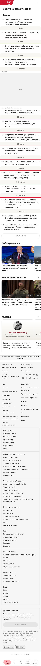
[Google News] (33, 378)
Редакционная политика (9, 392)
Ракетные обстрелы (10, 457)
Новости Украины (9, 437)
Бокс (5, 590)
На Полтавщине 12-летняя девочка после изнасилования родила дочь (22, 163)
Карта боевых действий (12, 460)
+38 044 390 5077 (27, 367)
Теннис (5, 596)
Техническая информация (29, 398)
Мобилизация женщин (11, 490)
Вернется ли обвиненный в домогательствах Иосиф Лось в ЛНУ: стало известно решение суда (20, 188)
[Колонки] (38, 317)
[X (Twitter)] (26, 374)
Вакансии (24, 405)
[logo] (8, 2)
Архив (23, 413)
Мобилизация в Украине (13, 481)
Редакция (5, 388)
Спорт (5, 587)
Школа (5, 558)
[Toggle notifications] (36, 2)
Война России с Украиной (14, 454)
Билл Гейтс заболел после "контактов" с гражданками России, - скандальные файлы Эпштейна (21, 226)
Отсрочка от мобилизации (13, 496)
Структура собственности (29, 409)
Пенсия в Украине (10, 525)
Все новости (8, 430)
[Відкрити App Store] (20, 646)
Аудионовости (8, 446)
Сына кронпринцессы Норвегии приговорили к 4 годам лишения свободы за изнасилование (18, 21)
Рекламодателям (7, 403)
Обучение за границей (11, 567)
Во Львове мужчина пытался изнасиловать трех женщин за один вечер (20, 123)
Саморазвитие (8, 564)
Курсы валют (8, 513)
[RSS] (37, 378)
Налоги (5, 522)
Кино (5, 531)
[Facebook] (23, 374)
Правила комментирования (30, 394)
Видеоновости (8, 443)
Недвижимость (9, 572)
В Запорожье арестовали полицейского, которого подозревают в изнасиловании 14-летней (22, 35)
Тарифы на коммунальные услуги (15, 519)
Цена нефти (7, 510)
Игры (23, 420)
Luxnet (27, 654)
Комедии (6, 543)
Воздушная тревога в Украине (14, 466)
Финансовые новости (11, 516)
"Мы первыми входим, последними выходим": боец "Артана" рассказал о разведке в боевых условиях (17, 302)
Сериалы (6, 546)
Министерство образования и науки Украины (20, 555)
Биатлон (6, 599)
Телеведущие (6, 399)
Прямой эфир (8, 440)
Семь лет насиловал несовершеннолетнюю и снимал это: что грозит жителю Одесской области (22, 110)
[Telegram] (33, 374)
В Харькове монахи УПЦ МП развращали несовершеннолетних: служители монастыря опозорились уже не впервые (22, 137)
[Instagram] (37, 374)
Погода (5, 449)
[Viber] (23, 378)
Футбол (5, 593)
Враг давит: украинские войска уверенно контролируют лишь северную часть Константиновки (17, 345)
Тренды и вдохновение (11, 581)
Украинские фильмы (10, 537)
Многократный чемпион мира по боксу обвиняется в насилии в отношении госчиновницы (21, 150)
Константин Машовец (18, 333)
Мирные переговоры (11, 463)
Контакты (24, 401)
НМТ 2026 (6, 561)
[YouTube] (30, 374)
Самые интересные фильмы (13, 534)
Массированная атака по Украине (15, 469)
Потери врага (8, 475)
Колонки (6, 316)
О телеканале (6, 395)
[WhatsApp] (30, 378)
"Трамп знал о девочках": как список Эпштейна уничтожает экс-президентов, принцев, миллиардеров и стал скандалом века (22, 203)
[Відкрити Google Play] (8, 646)
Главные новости (9, 433)
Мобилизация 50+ (9, 487)
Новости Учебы (9, 552)
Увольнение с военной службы (14, 484)
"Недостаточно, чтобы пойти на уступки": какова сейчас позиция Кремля (15, 267)
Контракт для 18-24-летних (13, 493)
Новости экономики (11, 507)
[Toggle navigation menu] (3, 2)
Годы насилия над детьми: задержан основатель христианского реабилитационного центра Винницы (20, 62)
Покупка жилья (8, 578)
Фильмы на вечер (9, 540)
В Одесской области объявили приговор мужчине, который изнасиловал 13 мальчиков (22, 48)
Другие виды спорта (10, 602)
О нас (3, 384)
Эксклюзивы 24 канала (14, 277)
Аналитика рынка (9, 575)
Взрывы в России (9, 472)
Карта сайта (25, 417)
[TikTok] (26, 378)
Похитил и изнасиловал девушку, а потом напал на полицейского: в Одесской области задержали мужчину (21, 175)
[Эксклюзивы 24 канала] (38, 277)
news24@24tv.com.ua (9, 367)
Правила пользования (8, 407)
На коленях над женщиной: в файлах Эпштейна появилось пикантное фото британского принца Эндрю (21, 218)
